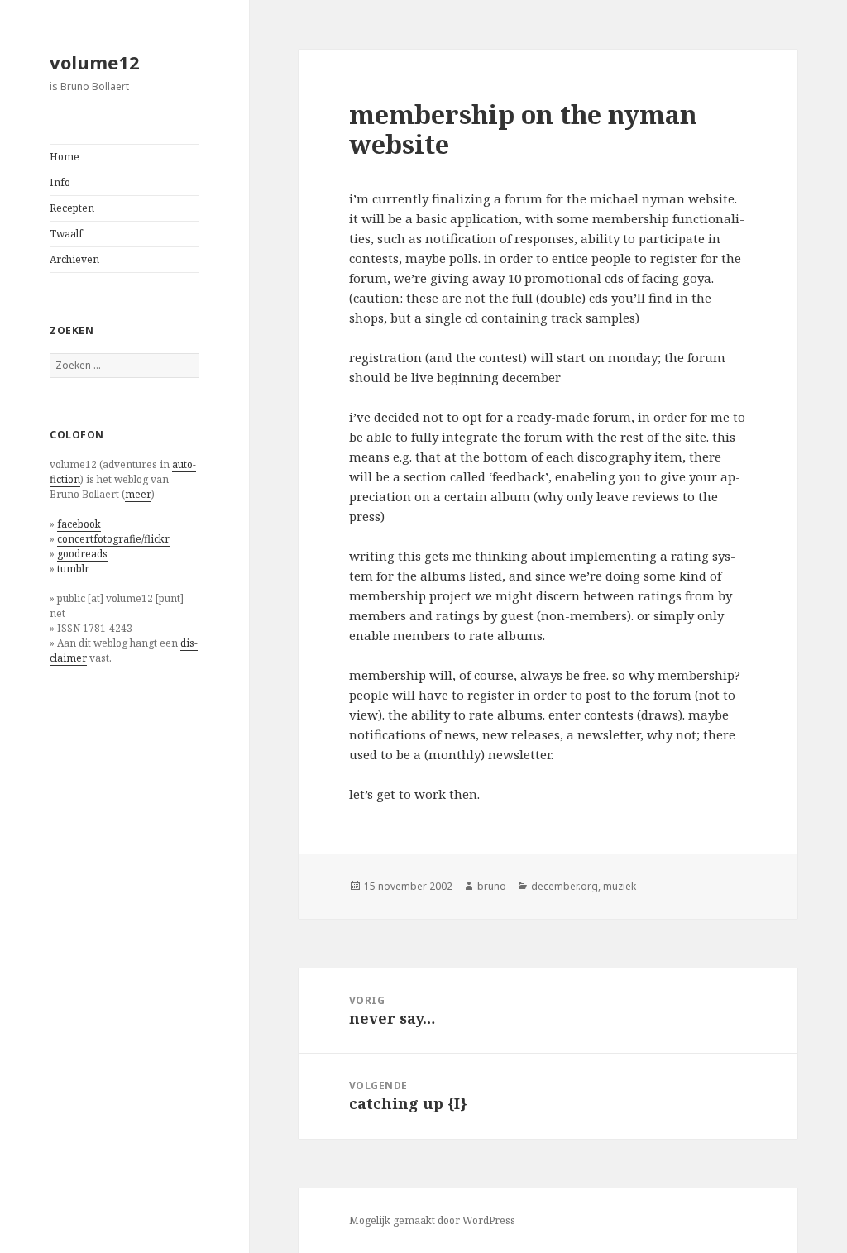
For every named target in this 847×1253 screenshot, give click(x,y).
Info (60, 182)
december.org (564, 886)
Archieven (74, 259)
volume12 (95, 62)
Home (64, 157)
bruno (491, 886)
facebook (79, 524)
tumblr (73, 569)
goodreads (82, 554)
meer (138, 494)
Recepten (72, 208)
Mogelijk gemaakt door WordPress (432, 1220)
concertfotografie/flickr (113, 539)
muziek (619, 886)
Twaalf (66, 234)
